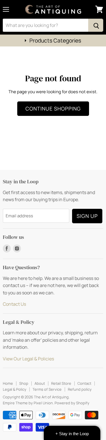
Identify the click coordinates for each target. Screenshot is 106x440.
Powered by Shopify (72, 402)
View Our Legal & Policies (28, 359)
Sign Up (87, 215)
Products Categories (55, 40)
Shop (23, 383)
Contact (84, 383)
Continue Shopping (53, 108)
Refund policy (80, 389)
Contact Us (14, 304)
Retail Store (61, 383)
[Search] (95, 25)
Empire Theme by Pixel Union (28, 402)
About (39, 383)
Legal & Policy (14, 389)
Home (8, 383)
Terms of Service (47, 389)
